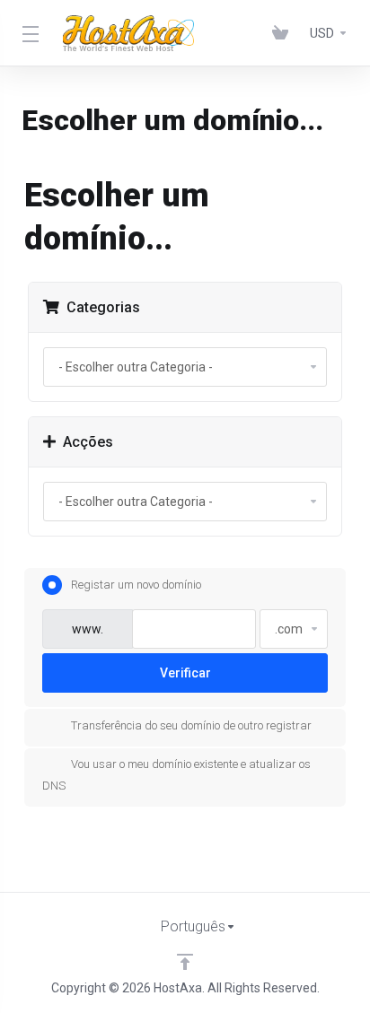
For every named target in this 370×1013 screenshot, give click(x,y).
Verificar (185, 673)
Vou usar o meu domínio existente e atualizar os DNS (176, 774)
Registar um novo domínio (136, 584)
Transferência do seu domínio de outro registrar (191, 725)
